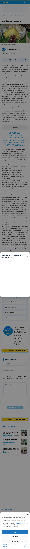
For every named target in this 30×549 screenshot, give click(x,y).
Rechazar (15, 536)
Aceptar (15, 532)
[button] (27, 514)
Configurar (15, 541)
